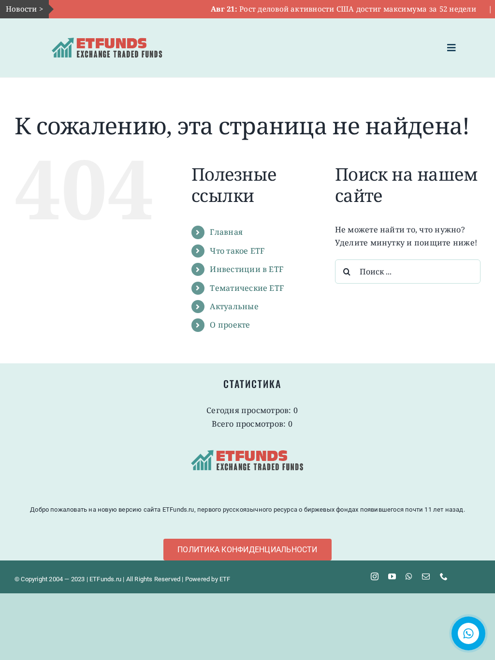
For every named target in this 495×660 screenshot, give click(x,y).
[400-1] (107, 32)
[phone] (444, 576)
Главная (226, 232)
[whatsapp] (409, 576)
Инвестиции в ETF (246, 269)
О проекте (230, 324)
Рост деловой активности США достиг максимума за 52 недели (329, 9)
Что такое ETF (237, 250)
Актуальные (234, 306)
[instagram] (375, 576)
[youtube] (392, 576)
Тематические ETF (247, 288)
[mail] (426, 576)
